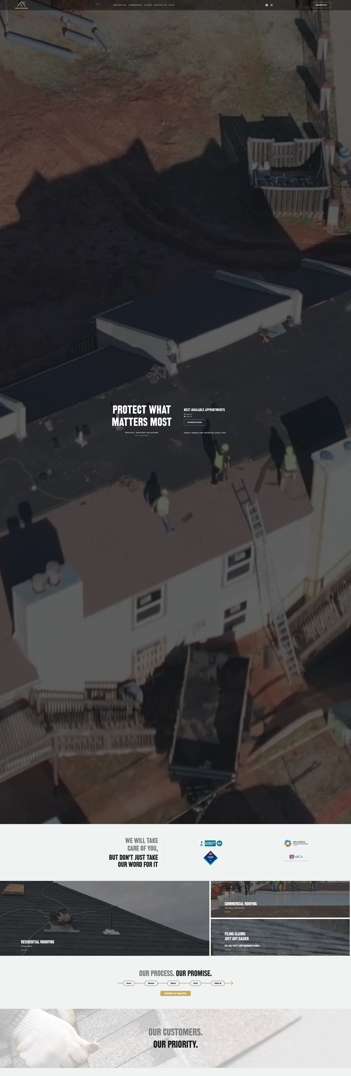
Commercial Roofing (241, 903)
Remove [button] (173, 983)
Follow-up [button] (217, 983)
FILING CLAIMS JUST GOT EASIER (237, 936)
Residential (120, 5)
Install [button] (196, 983)
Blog (171, 5)
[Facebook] (266, 5)
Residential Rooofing (37, 941)
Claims (148, 5)
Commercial (135, 5)
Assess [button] (128, 983)
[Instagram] (271, 5)
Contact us (160, 5)
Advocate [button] (151, 983)
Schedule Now (194, 422)
